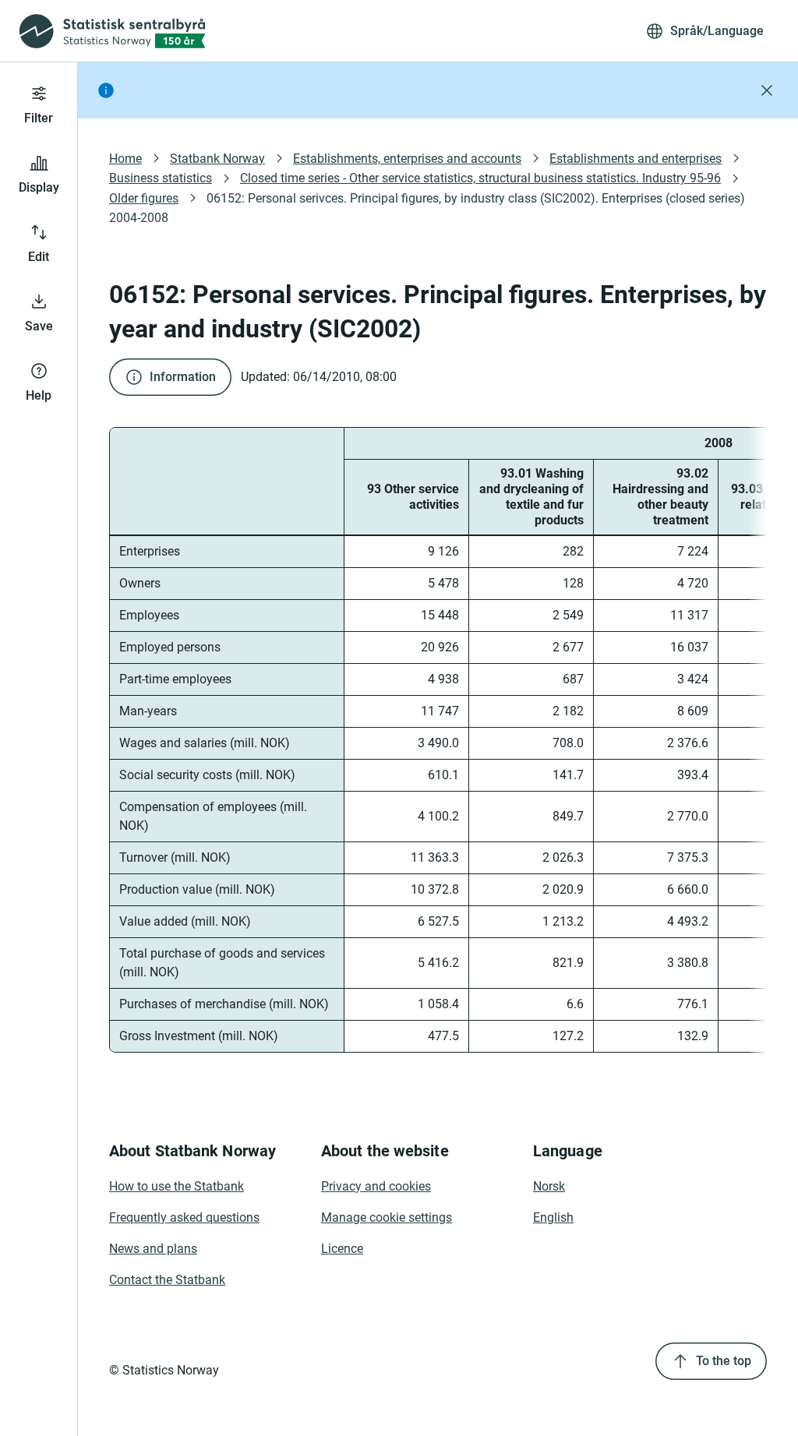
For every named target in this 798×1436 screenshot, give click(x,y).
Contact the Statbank (167, 1279)
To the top (723, 1360)
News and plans (153, 1248)
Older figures (143, 198)
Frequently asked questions (184, 1217)
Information (183, 376)
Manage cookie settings (386, 1217)
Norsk (549, 1186)
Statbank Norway (217, 158)
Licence (342, 1248)
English (553, 1217)
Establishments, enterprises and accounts (407, 158)
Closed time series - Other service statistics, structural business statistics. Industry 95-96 (480, 178)
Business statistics (160, 178)
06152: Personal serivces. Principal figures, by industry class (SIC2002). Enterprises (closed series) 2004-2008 (428, 208)
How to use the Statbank (176, 1186)
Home (125, 158)
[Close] (766, 90)
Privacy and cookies (376, 1186)
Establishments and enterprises (635, 158)
